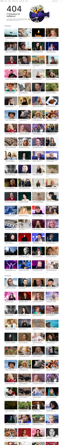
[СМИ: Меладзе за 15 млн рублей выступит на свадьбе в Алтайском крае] (52, 157)
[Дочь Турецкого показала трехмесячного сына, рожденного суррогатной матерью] (24, 103)
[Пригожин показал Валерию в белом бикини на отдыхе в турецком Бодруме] (38, 75)
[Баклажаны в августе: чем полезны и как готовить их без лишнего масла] (52, 103)
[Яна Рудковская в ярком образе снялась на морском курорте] (38, 171)
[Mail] (1, 1)
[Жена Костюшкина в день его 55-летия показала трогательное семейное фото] (52, 321)
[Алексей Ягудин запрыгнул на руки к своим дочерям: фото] (38, 253)
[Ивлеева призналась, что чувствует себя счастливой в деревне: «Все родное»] (24, 212)
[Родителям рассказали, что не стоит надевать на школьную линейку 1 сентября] (52, 266)
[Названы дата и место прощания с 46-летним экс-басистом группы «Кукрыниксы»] (10, 212)
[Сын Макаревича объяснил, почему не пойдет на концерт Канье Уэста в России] (10, 321)
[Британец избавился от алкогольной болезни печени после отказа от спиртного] (24, 294)
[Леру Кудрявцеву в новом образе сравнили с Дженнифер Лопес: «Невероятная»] (38, 321)
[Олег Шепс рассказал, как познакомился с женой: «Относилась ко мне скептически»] (52, 280)
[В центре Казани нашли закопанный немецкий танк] (24, 89)
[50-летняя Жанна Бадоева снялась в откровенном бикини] (52, 75)
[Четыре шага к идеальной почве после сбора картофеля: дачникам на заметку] (24, 434)
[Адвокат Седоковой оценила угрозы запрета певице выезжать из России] (24, 143)
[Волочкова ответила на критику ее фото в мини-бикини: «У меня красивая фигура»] (10, 198)
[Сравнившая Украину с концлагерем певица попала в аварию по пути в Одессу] (38, 130)
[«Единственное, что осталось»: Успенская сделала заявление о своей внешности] (38, 103)
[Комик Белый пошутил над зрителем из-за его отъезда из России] (10, 294)
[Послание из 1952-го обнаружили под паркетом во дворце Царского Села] (38, 380)
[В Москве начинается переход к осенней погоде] (10, 253)
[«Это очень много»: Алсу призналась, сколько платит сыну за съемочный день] (10, 75)
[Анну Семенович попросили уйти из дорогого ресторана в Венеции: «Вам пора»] (24, 352)
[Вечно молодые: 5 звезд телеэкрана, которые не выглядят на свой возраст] (24, 171)
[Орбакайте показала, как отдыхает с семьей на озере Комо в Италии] (10, 116)
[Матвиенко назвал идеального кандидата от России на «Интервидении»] (38, 157)
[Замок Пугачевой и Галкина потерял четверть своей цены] (24, 253)
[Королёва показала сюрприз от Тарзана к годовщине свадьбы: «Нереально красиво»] (38, 48)
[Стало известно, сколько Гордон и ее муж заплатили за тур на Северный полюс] (24, 130)
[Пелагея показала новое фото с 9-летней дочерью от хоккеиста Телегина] (52, 34)
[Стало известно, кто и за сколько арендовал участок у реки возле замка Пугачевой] (38, 116)
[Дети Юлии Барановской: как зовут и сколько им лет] (52, 366)
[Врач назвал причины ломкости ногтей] (52, 171)
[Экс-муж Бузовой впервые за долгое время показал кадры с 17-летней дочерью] (24, 75)
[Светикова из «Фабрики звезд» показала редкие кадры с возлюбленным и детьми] (52, 393)
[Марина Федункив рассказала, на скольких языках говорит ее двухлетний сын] (38, 366)
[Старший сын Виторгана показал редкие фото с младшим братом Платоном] (52, 116)
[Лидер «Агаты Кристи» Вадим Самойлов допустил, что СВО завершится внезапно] (10, 307)
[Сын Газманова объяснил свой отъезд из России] (24, 339)
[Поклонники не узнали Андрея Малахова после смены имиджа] (24, 157)
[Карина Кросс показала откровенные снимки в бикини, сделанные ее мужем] (38, 225)
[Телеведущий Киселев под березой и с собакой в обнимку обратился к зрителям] (38, 339)
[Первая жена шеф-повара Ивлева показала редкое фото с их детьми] (52, 339)
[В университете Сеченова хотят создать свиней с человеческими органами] (10, 143)
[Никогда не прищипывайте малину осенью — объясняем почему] (52, 89)
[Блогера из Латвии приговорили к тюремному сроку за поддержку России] (24, 116)
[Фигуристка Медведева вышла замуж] (52, 212)
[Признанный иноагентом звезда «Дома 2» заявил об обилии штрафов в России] (10, 89)
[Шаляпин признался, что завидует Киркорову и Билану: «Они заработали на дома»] (24, 48)
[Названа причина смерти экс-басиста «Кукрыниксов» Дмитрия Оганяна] (10, 171)
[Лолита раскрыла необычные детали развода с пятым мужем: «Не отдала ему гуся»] (24, 239)
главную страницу (16, 20)
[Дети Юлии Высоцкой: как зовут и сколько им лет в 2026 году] (38, 352)
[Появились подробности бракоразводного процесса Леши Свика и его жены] (10, 184)
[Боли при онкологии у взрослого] (52, 198)
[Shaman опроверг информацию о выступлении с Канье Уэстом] (38, 266)
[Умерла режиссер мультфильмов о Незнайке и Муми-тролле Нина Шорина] (52, 62)
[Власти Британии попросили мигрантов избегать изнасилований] (38, 62)
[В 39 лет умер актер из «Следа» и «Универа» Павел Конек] (38, 89)
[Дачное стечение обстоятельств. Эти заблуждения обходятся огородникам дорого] (10, 407)
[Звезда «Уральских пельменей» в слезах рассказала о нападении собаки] (24, 62)
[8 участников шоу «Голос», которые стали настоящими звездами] (52, 307)
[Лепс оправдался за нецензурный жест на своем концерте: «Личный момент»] (52, 239)
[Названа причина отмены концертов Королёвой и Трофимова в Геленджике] (10, 352)
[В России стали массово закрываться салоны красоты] (38, 393)
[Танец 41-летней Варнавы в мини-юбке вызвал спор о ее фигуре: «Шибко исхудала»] (38, 198)
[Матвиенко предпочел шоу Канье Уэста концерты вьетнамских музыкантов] (10, 280)
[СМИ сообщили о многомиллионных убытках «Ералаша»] (24, 280)
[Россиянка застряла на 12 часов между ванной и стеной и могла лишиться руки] (38, 280)
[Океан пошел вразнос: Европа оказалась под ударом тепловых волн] (52, 380)
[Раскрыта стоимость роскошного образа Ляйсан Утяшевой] (10, 239)
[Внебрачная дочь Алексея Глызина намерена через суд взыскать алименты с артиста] (52, 48)
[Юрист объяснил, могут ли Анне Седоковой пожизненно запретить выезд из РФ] (10, 103)
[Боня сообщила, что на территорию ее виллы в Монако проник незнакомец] (52, 143)
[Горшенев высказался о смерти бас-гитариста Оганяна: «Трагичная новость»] (24, 321)
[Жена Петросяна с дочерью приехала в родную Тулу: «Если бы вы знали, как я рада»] (38, 184)
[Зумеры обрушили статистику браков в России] (24, 225)
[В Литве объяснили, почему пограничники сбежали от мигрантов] (10, 34)
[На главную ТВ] (2, 1)
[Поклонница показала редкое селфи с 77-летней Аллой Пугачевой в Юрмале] (38, 407)
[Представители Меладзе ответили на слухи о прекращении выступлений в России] (52, 294)
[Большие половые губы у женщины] (24, 34)
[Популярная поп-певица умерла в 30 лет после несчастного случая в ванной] (38, 34)
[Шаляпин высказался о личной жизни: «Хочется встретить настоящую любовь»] (52, 253)
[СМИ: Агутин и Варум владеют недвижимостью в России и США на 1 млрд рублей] (10, 380)
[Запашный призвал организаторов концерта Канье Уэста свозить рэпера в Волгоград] (38, 239)
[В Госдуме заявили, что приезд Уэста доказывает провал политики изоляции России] (52, 130)
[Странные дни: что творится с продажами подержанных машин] (10, 225)
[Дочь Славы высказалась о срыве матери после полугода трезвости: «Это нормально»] (38, 143)
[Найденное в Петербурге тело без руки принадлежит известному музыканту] (10, 366)
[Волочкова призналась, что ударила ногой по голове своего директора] (10, 62)
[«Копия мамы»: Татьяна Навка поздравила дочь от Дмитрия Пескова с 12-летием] (10, 393)
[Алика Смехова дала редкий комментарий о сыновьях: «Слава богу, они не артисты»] (24, 198)
